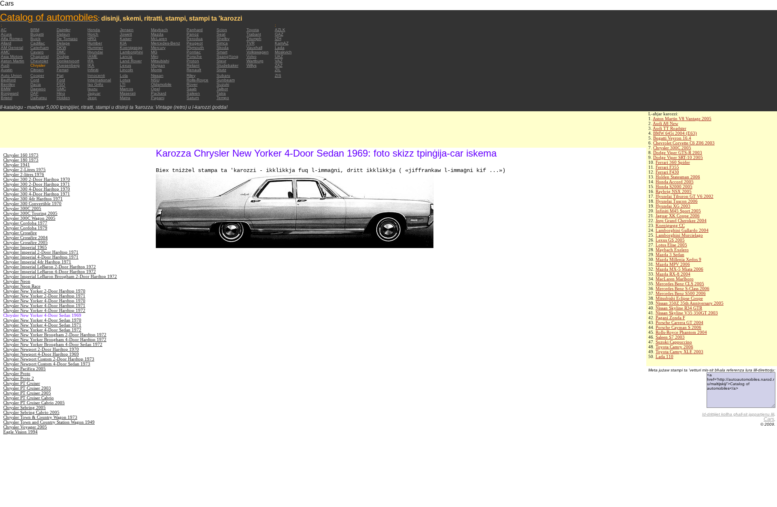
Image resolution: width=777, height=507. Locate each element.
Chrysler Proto (16, 373)
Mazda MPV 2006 (673, 264)
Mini (154, 56)
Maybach (159, 30)
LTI (122, 84)
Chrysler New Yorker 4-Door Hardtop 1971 (44, 305)
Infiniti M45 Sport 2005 (678, 210)
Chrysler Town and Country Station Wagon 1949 (49, 422)
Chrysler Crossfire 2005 (25, 242)
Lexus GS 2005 (670, 240)
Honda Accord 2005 (675, 181)
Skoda (223, 47)
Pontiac (194, 52)
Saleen (193, 93)
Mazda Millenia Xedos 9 (678, 259)
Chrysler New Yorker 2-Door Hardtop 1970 (44, 291)
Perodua (195, 38)
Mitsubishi (160, 61)
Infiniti (92, 70)
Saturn (193, 97)
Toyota (252, 30)
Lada (279, 47)
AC (3, 30)
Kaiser (126, 38)
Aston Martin (12, 61)
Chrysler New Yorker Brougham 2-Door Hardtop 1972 (54, 334)
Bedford (8, 80)
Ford (61, 80)
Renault (194, 70)
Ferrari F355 (667, 167)
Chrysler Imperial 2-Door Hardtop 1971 (41, 252)
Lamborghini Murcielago (679, 235)
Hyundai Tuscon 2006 (677, 201)
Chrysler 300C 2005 (672, 147)
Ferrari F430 (667, 172)
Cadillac (37, 43)
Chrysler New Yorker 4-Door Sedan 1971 (42, 324)
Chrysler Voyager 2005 (25, 426)
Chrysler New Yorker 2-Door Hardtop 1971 (44, 295)
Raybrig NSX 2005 (674, 191)
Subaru (223, 75)
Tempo (223, 97)
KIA (123, 43)
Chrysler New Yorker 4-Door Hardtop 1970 (44, 300)
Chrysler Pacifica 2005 (24, 368)
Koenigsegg (131, 47)
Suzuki (223, 84)
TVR (250, 43)
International (99, 80)
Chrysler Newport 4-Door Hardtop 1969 (41, 354)
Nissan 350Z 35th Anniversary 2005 (690, 303)
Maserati (128, 93)
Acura (6, 34)
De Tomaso (67, 38)
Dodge (63, 56)
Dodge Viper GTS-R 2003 (677, 152)
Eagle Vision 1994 (20, 431)
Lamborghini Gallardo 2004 (682, 230)
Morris (156, 70)
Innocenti (96, 75)
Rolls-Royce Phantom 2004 (681, 332)
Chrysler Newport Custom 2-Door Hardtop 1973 (48, 358)
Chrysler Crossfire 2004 (25, 237)
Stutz (221, 70)
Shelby (223, 38)
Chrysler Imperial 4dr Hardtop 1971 (37, 261)
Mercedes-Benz (165, 43)
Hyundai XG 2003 (673, 206)
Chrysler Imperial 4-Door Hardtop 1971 (41, 257)
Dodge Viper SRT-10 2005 (678, 157)
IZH (278, 38)
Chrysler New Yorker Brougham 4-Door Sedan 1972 (52, 344)
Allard (6, 43)
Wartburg (254, 61)
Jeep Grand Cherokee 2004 (681, 220)
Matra (125, 97)
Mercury (158, 47)
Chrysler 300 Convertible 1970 (32, 203)
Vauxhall (254, 47)
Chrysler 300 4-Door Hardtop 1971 (36, 193)
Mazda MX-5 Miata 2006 (679, 269)
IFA (90, 61)
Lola (124, 75)
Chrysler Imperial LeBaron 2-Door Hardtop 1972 (49, 266)
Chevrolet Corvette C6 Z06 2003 (684, 142)
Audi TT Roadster (669, 128)
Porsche (194, 56)
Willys (251, 65)
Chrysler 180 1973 (20, 159)
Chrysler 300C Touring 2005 (30, 213)
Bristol (6, 97)
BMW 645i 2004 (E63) (675, 133)
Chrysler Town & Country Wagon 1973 (40, 417)
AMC (5, 52)
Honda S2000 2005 (674, 186)
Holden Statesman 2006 (678, 176)
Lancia (126, 56)
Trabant (253, 34)
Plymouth (195, 47)
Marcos (126, 89)
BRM (34, 30)
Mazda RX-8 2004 (673, 274)
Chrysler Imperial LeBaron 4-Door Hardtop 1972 (49, 271)
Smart (222, 52)
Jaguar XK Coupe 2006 (678, 215)
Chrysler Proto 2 (18, 378)
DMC (61, 52)
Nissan (157, 75)
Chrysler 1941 (16, 164)
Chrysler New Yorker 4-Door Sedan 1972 (42, 329)
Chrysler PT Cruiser (21, 383)
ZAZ (278, 65)
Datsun (63, 34)
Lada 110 (664, 356)
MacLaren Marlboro (675, 278)
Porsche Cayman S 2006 (678, 327)
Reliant (193, 65)
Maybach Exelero (672, 249)
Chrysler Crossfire (20, 232)
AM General (12, 47)
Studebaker (227, 65)
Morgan (158, 65)
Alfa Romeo (12, 38)
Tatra (221, 93)
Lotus (125, 80)
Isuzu (92, 89)
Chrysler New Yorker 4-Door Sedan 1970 (42, 320)
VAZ (278, 61)
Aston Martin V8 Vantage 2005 (682, 118)
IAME (92, 56)
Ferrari (62, 70)
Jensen (127, 30)
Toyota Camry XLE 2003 (679, 351)
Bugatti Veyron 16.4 (672, 138)
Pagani (157, 97)
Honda (93, 30)
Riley (191, 75)
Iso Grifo (95, 84)
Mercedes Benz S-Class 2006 (682, 288)
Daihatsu (38, 97)
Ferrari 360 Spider (673, 162)
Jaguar (93, 93)
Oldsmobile (161, 84)
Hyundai (95, 52)
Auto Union (11, 75)
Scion (222, 30)
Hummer (95, 47)
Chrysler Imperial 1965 (25, 247)
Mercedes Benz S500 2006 (681, 293)
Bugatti (37, 34)
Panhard (195, 30)
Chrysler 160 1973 (20, 155)
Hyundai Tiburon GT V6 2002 (684, 196)
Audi (5, 65)
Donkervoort (68, 61)
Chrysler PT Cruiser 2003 (27, 388)
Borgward (10, 93)
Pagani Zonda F (670, 317)
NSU (155, 80)
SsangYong (227, 56)
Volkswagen (257, 52)
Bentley (8, 84)
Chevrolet (39, 61)
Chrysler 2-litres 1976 (23, 174)
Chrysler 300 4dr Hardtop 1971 (33, 198)
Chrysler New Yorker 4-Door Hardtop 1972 (44, 310)
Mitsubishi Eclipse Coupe (679, 298)
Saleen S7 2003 (670, 337)
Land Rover (131, 61)
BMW (6, 89)
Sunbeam (226, 80)
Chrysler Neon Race (21, 286)
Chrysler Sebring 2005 (24, 407)
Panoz (193, 34)
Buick (35, 38)
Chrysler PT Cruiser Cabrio (28, 397)
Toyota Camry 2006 (674, 346)
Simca (222, 43)
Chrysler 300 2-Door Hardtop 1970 (36, 179)
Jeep (92, 97)
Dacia (35, 84)
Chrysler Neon (16, 281)
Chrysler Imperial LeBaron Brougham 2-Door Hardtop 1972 (60, 276)
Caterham (39, 47)
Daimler (63, 30)
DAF (34, 93)
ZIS (278, 75)
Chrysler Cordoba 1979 (25, 227)
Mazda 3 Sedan (670, 254)
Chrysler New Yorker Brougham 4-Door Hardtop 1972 (54, 339)
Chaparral (39, 56)
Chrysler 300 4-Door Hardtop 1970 (36, 189)
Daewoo (38, 89)
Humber (94, 43)
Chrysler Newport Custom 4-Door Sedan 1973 (46, 363)
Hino (61, 93)
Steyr (221, 61)
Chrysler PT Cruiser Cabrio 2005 (34, 402)
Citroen (37, 70)
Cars (769, 419)
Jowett (126, 34)
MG (154, 52)
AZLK (280, 30)
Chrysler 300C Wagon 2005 (29, 218)
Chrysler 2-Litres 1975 (24, 169)
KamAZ (282, 43)
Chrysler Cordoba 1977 (25, 223)
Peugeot (195, 43)
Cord (34, 80)
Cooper (37, 75)
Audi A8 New (665, 123)
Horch (92, 34)
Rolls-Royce (197, 80)
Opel (155, 89)
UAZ (279, 56)
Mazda (157, 34)
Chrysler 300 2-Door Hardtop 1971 (36, 184)
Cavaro (37, 52)
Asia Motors (12, 56)
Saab (192, 89)
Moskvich (283, 52)
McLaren (159, 38)
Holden (63, 97)
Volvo (251, 56)
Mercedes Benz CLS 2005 (680, 283)
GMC (61, 89)
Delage (63, 43)
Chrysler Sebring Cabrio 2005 (31, 412)
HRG (91, 38)
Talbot (222, 89)
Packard (158, 93)
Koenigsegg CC (670, 225)
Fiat (60, 75)
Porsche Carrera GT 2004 (679, 322)
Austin (7, 70)
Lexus (125, 65)
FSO (61, 84)
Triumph (253, 38)
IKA (90, 65)
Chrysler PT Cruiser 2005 (27, 392)
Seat (221, 34)
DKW (61, 47)
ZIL (278, 70)
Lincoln (126, 70)
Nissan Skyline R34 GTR (679, 307)
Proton (193, 61)
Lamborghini (131, 52)
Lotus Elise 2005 (671, 244)
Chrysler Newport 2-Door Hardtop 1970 (41, 349)
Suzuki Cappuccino (674, 341)
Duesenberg (68, 65)
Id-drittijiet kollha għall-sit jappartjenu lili (738, 414)
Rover (192, 84)
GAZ (279, 34)
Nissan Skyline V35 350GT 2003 (687, 312)
